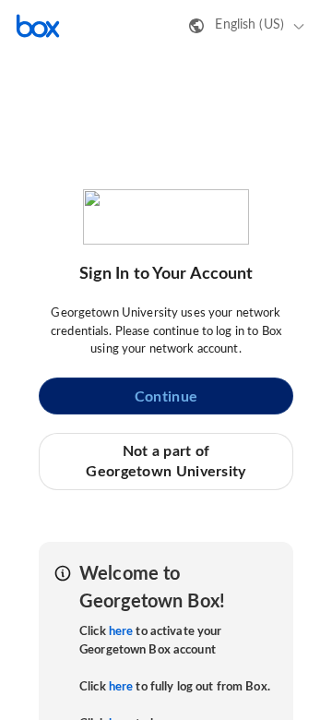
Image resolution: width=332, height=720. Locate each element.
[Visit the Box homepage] (38, 26)
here (121, 632)
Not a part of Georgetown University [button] (165, 461)
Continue (166, 397)
